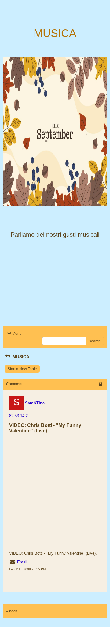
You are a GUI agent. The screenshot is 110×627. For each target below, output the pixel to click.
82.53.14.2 (18, 416)
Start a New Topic (22, 369)
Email (22, 562)
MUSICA (20, 356)
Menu (17, 333)
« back (11, 611)
